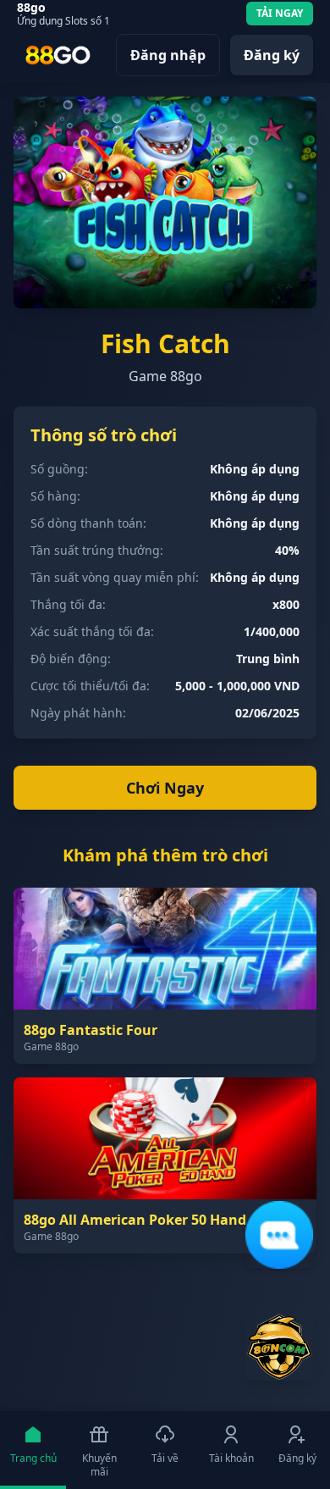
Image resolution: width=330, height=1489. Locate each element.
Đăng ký (272, 55)
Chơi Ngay (165, 788)
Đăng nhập (168, 55)
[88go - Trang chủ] (58, 55)
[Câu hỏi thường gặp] (279, 1235)
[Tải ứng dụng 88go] (279, 1347)
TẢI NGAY (279, 13)
